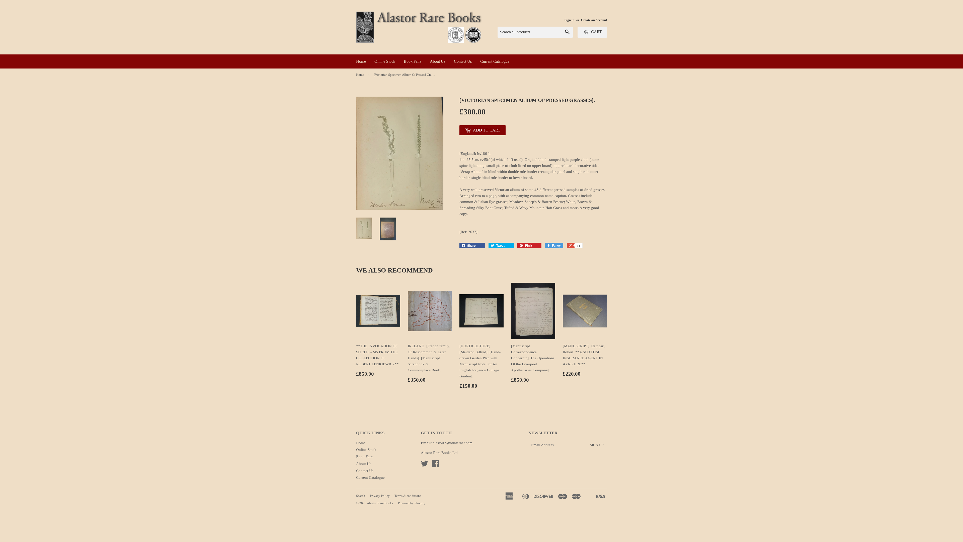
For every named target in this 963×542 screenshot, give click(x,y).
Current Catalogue (494, 61)
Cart (596, 32)
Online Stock (384, 61)
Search (360, 496)
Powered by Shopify (411, 503)
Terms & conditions (407, 496)
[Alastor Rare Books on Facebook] (435, 465)
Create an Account (594, 20)
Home (361, 61)
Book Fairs (412, 61)
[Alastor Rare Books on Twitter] (424, 465)
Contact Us (463, 61)
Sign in (569, 20)
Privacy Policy (380, 496)
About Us (437, 61)
